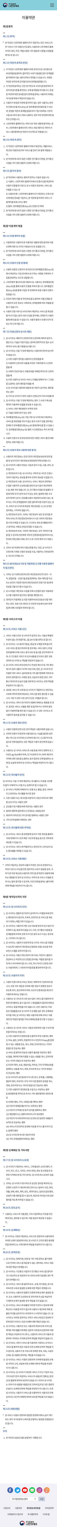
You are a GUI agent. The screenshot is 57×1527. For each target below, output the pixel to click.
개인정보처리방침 (33, 1508)
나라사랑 (47, 1490)
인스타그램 (39, 1490)
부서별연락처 (33, 1514)
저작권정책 (49, 1508)
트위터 (17, 1490)
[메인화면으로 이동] (11, 4)
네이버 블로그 (32, 1490)
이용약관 (18, 1508)
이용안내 (6, 1508)
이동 (42, 1498)
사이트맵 (46, 1514)
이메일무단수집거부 (15, 1514)
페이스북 (10, 1490)
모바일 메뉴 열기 (52, 5)
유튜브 (25, 1490)
